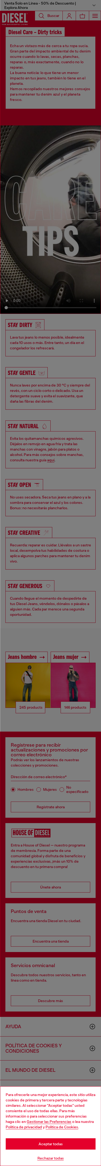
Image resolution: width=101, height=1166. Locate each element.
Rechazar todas (50, 1158)
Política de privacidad (24, 1127)
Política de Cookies (62, 1127)
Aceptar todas (51, 1144)
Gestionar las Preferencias (49, 1121)
